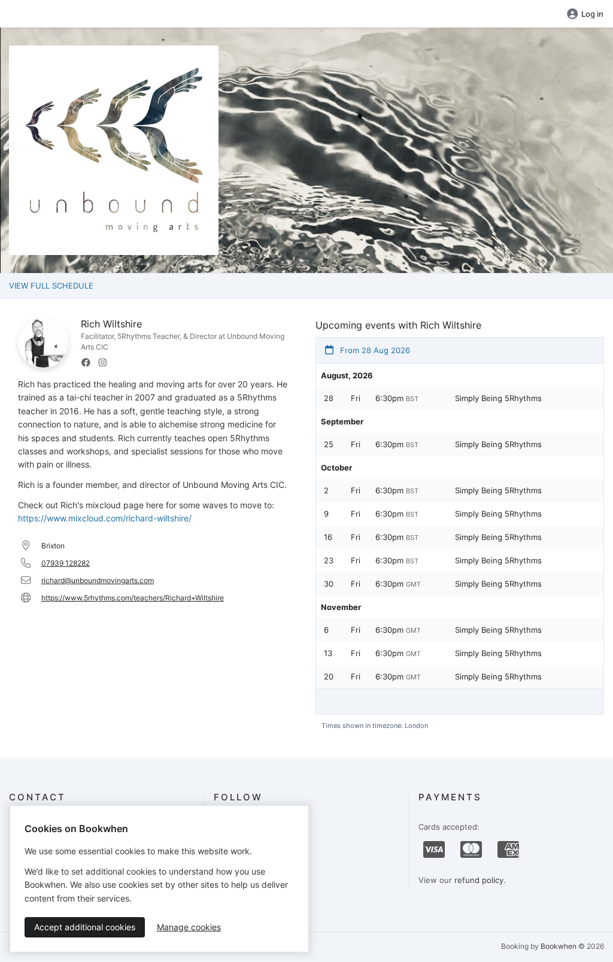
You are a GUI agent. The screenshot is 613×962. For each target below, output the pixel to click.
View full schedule (51, 285)
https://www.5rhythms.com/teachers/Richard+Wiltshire (132, 597)
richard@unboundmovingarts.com (97, 580)
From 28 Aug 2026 (374, 350)
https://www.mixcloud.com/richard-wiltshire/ (105, 518)
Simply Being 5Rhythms (498, 398)
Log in (592, 14)
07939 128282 (65, 563)
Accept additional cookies (84, 927)
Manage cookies (189, 927)
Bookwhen (558, 946)
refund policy (478, 880)
